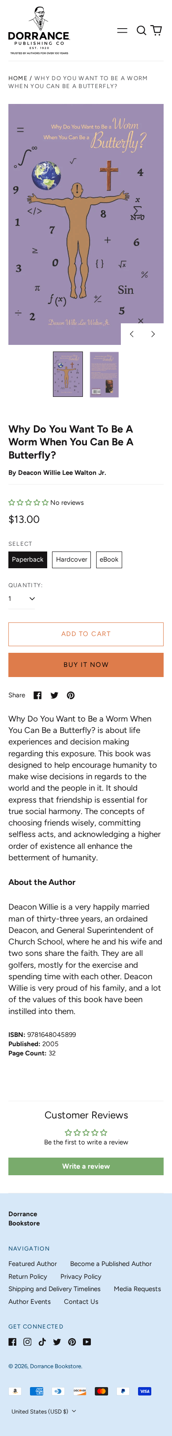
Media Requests (137, 1289)
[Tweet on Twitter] (54, 695)
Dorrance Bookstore (55, 1366)
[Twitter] (57, 1342)
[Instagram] (27, 1342)
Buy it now (86, 665)
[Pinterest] (72, 1342)
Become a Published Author (111, 1264)
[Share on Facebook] (38, 695)
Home (18, 78)
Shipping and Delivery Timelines (54, 1289)
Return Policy (27, 1277)
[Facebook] (12, 1342)
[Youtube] (87, 1342)
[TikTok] (42, 1342)
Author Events (29, 1302)
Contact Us (81, 1302)
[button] (141, 30)
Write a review (86, 1166)
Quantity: (25, 585)
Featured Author (32, 1264)
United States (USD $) (40, 1411)
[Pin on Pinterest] (71, 695)
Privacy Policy (80, 1277)
